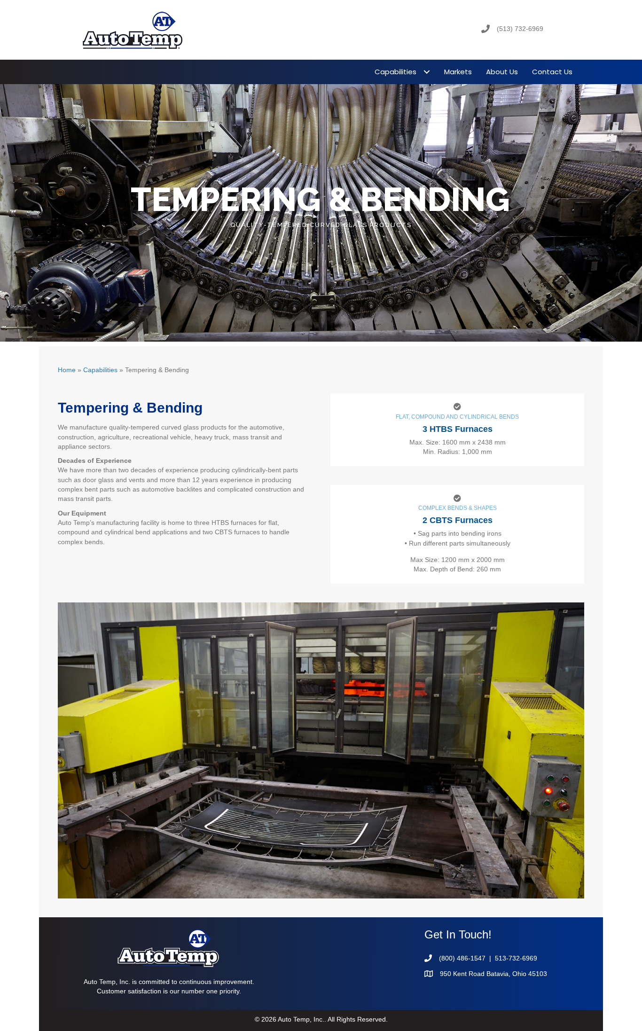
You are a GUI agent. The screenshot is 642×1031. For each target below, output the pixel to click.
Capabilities (100, 370)
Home (67, 370)
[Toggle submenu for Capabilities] (426, 71)
